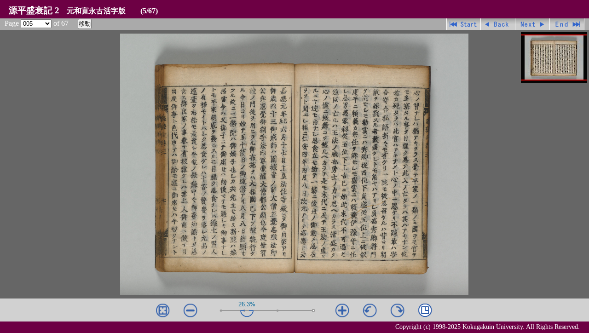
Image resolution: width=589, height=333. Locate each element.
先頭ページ (463, 24)
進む (532, 24)
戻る (498, 24)
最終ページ (567, 24)
